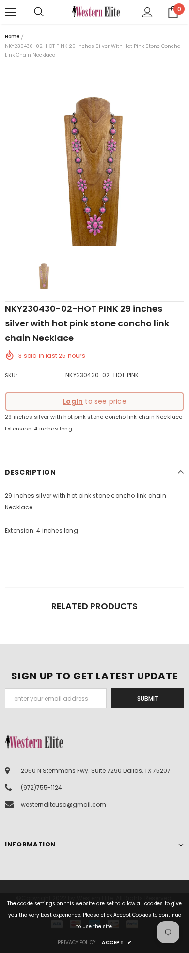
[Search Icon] (48, 12)
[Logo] (96, 11)
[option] (94, 161)
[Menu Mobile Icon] (10, 12)
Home (12, 36)
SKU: (11, 375)
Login (73, 401)
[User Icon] (147, 12)
